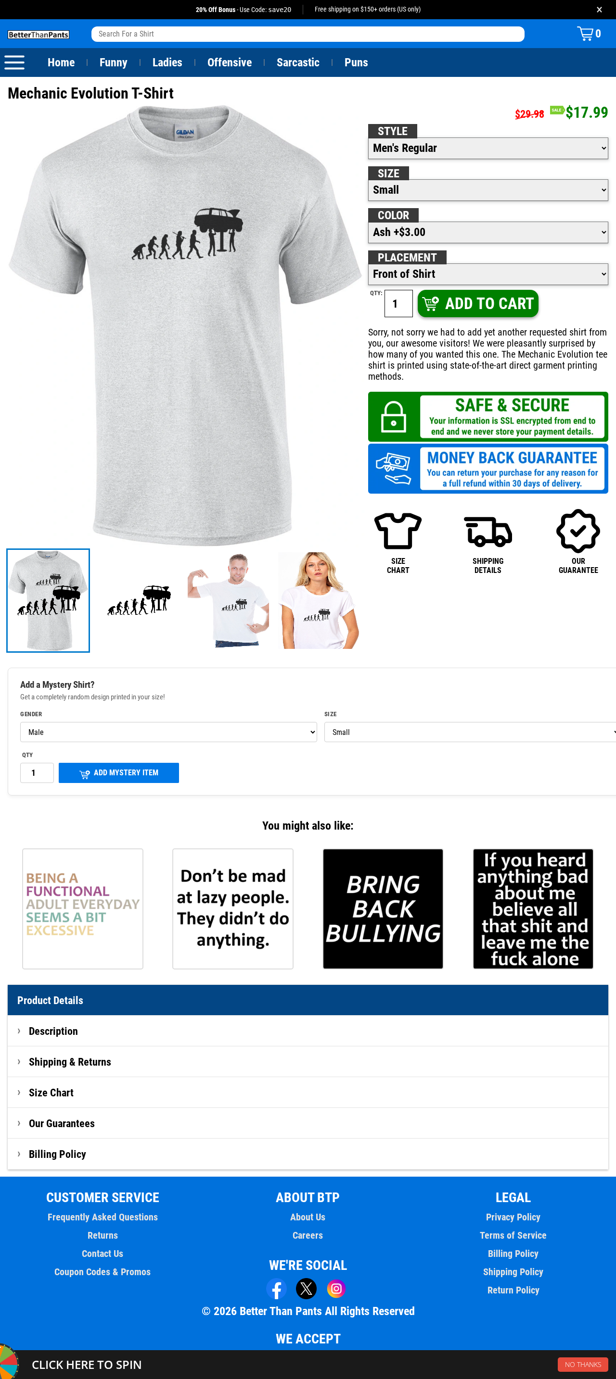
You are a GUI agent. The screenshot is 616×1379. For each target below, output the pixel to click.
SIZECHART (398, 565)
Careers (308, 1235)
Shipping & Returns (70, 1062)
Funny (114, 62)
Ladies (167, 62)
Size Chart (51, 1092)
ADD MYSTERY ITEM (126, 772)
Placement (407, 257)
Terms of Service (513, 1235)
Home (61, 62)
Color (393, 215)
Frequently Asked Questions (103, 1217)
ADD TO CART (489, 303)
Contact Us (102, 1253)
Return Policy (513, 1290)
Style (393, 131)
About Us (307, 1217)
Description (53, 1031)
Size (388, 173)
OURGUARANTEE (578, 565)
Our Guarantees (62, 1123)
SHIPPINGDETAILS (488, 565)
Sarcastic (298, 62)
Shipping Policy (513, 1272)
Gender (31, 714)
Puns (356, 62)
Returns (103, 1235)
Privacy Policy (513, 1217)
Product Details (50, 1000)
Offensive (229, 62)
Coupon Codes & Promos (102, 1272)
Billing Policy (57, 1154)
